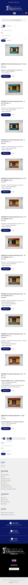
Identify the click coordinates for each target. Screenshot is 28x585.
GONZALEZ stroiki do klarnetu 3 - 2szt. (13, 415)
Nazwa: (2, 27)
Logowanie (12, 2)
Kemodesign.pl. (14, 581)
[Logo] (14, 7)
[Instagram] (15, 560)
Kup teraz (6, 76)
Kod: (2, 32)
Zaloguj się (11, 582)
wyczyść (9, 40)
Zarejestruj (17, 582)
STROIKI (10, 20)
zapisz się (14, 569)
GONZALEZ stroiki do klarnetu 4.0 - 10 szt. (14, 64)
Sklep (6, 20)
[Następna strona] (8, 441)
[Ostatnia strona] (11, 441)
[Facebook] (13, 560)
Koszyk (17, 2)
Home (3, 20)
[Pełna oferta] (14, 13)
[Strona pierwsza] (8, 438)
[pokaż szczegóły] (12, 76)
